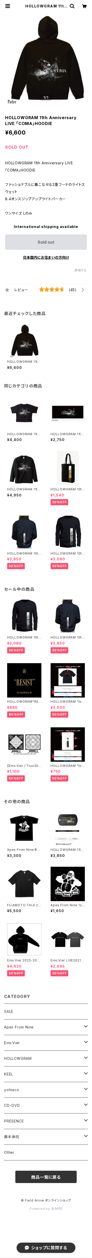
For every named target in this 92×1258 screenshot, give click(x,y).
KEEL (8, 1074)
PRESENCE (14, 1121)
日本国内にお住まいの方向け (46, 257)
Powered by (40, 1209)
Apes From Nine (19, 1027)
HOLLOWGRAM (18, 1058)
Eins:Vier (12, 1043)
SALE (8, 1011)
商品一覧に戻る (46, 1177)
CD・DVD (12, 1105)
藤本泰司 (11, 1137)
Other (9, 1152)
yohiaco (11, 1090)
